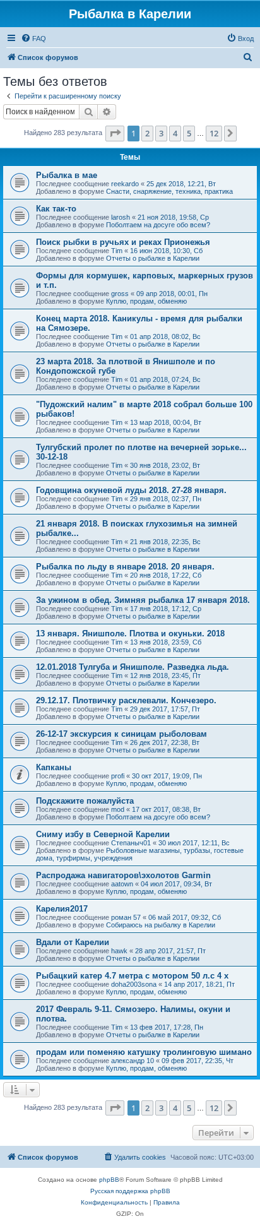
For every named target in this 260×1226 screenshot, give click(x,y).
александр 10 (132, 1060)
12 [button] (214, 133)
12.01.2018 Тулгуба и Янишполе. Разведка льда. (132, 667)
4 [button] (175, 133)
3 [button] (161, 133)
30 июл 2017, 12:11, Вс (194, 843)
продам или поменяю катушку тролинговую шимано (144, 1052)
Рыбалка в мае (66, 175)
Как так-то (56, 208)
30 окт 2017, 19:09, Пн (167, 776)
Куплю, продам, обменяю (146, 301)
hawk (119, 951)
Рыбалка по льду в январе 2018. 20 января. (125, 566)
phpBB (109, 1179)
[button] (114, 133)
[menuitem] (33, 38)
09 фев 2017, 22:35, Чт (197, 1060)
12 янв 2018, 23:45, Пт (165, 675)
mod (117, 809)
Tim (116, 250)
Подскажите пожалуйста (85, 801)
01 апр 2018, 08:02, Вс (165, 336)
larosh (120, 217)
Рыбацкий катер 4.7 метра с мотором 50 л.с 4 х (132, 975)
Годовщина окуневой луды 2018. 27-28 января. (131, 490)
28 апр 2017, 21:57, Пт (170, 951)
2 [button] (147, 133)
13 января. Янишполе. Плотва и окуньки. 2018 (130, 633)
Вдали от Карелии (72, 942)
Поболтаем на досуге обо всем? (158, 225)
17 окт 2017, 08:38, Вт (166, 809)
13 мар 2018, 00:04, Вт (165, 422)
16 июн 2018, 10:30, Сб (166, 250)
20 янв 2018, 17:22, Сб (165, 575)
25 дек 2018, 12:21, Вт (181, 183)
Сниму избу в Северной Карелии (103, 834)
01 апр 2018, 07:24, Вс (165, 379)
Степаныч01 (131, 843)
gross (120, 293)
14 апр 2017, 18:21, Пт (199, 984)
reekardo (125, 183)
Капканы (53, 767)
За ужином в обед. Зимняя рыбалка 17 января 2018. (143, 600)
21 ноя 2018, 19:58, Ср (173, 217)
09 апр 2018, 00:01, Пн (172, 293)
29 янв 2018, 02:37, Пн (165, 499)
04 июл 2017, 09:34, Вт (176, 884)
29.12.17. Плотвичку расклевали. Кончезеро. (126, 700)
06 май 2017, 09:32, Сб (184, 917)
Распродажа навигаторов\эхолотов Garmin (123, 875)
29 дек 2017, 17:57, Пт (165, 709)
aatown (122, 884)
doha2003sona (134, 984)
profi (117, 776)
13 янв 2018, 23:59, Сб (165, 642)
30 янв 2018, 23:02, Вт (165, 465)
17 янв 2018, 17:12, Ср (165, 608)
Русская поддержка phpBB (130, 1190)
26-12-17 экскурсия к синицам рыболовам (121, 734)
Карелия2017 (62, 909)
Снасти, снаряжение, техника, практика (169, 191)
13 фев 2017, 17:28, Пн (166, 1027)
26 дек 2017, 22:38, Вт (164, 742)
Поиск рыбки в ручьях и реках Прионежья (123, 242)
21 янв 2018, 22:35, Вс (165, 541)
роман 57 (126, 917)
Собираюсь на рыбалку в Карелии (160, 925)
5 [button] (189, 133)
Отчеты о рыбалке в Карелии (152, 258)
